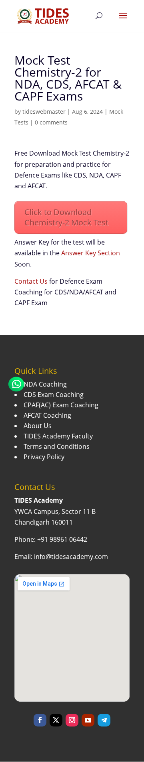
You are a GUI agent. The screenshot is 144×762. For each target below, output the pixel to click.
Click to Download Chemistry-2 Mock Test (66, 217)
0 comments (51, 122)
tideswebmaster (44, 111)
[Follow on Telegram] (104, 720)
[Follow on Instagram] (72, 720)
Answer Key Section (90, 253)
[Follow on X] (56, 720)
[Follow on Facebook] (40, 720)
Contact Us (31, 281)
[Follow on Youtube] (88, 720)
